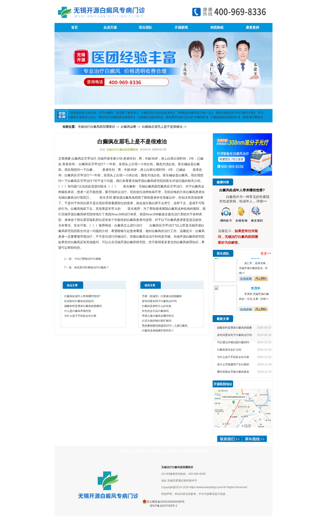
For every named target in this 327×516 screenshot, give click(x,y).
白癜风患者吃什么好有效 (156, 306)
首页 (74, 27)
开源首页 (125, 451)
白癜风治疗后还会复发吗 (157, 112)
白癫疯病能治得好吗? (224, 117)
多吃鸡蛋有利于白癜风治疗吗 (159, 301)
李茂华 (255, 282)
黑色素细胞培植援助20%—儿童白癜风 (165, 325)
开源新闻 (181, 27)
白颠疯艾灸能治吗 (149, 117)
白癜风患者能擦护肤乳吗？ (158, 330)
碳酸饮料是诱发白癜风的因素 (234, 327)
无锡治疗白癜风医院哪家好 (97, 126)
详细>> (261, 201)
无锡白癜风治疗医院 (72, 197)
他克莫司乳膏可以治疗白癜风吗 (186, 117)
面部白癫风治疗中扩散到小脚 (234, 112)
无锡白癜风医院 (150, 186)
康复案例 (252, 27)
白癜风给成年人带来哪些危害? (82, 296)
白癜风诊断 (129, 126)
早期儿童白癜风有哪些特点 (158, 315)
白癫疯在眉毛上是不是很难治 (162, 126)
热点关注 (155, 451)
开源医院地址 (223, 384)
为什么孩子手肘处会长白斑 (80, 315)
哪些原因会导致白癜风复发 (233, 371)
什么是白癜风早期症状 (77, 310)
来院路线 (217, 27)
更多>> (265, 253)
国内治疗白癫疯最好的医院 (115, 117)
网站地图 (200, 451)
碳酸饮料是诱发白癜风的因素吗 (83, 306)
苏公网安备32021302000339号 (166, 501)
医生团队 (145, 27)
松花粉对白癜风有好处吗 (79, 301)
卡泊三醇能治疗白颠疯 (87, 258)
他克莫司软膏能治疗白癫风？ (91, 267)
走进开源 (110, 27)
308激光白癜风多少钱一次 (194, 112)
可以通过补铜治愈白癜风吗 (233, 342)
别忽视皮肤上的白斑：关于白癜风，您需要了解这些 (103, 112)
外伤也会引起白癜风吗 (155, 310)
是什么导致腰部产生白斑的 (233, 364)
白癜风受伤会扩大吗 (229, 349)
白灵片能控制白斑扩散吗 (156, 320)
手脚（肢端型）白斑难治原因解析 (162, 296)
